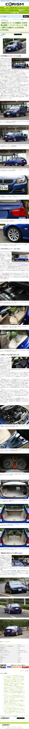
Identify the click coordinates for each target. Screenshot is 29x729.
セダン (8, 37)
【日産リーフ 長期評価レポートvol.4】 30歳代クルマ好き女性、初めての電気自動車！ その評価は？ (14, 701)
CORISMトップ (4, 19)
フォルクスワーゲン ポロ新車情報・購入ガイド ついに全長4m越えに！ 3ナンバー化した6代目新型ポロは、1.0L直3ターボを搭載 (14, 676)
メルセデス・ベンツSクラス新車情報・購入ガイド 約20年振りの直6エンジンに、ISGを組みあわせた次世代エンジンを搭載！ (14, 688)
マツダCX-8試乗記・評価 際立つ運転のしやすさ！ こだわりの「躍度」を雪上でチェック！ (14, 709)
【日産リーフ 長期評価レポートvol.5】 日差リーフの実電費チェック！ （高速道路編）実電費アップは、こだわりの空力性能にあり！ (14, 691)
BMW (18, 19)
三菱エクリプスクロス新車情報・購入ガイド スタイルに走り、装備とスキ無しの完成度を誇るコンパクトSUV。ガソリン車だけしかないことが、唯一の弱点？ (14, 697)
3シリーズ (2, 37)
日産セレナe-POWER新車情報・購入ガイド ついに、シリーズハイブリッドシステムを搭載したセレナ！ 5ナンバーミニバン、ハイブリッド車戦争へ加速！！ (14, 705)
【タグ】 (1, 35)
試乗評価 (19, 37)
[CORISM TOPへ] (14, 4)
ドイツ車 (12, 37)
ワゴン (15, 37)
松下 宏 (26, 670)
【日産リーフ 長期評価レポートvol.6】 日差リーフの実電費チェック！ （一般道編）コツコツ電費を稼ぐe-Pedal (14, 684)
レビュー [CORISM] (12, 19)
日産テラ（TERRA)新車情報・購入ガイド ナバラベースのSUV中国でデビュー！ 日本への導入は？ (14, 712)
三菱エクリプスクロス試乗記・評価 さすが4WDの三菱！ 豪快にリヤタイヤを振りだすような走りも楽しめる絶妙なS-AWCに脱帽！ (14, 680)
